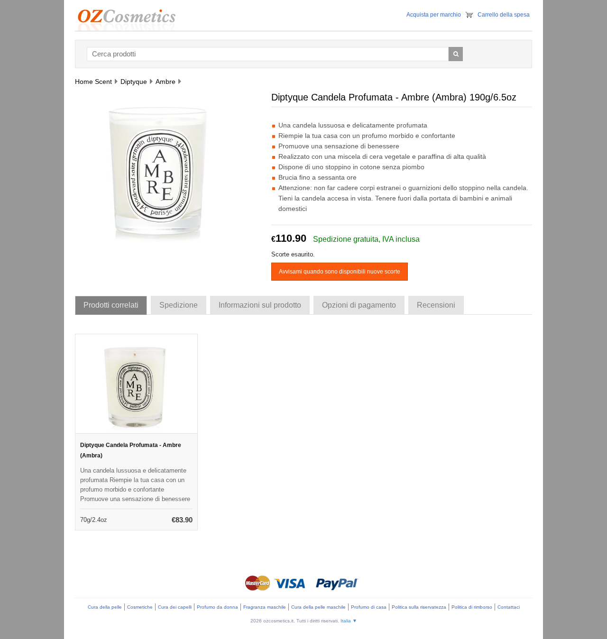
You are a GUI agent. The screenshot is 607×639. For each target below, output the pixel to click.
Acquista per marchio (433, 14)
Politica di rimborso (471, 607)
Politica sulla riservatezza (419, 607)
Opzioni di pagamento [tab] (359, 305)
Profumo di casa (368, 607)
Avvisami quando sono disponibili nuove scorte (339, 271)
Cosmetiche (140, 607)
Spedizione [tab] (178, 305)
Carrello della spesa (504, 14)
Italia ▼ (348, 620)
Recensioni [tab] (436, 305)
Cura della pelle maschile (318, 607)
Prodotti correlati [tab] (110, 305)
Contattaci (508, 607)
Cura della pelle (105, 607)
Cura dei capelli (175, 607)
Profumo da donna (217, 607)
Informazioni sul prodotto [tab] (260, 305)
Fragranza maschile (264, 607)
